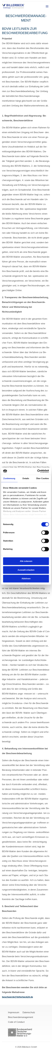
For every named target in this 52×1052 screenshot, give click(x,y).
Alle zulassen (26, 561)
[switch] (45, 532)
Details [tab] (26, 478)
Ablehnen (26, 578)
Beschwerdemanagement (20, 1017)
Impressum (13, 1012)
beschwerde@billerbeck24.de (17, 997)
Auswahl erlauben (26, 570)
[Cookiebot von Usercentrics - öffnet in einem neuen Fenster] (37, 471)
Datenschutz (29, 1012)
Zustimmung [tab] (9, 478)
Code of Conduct (16, 1022)
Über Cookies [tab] (42, 478)
